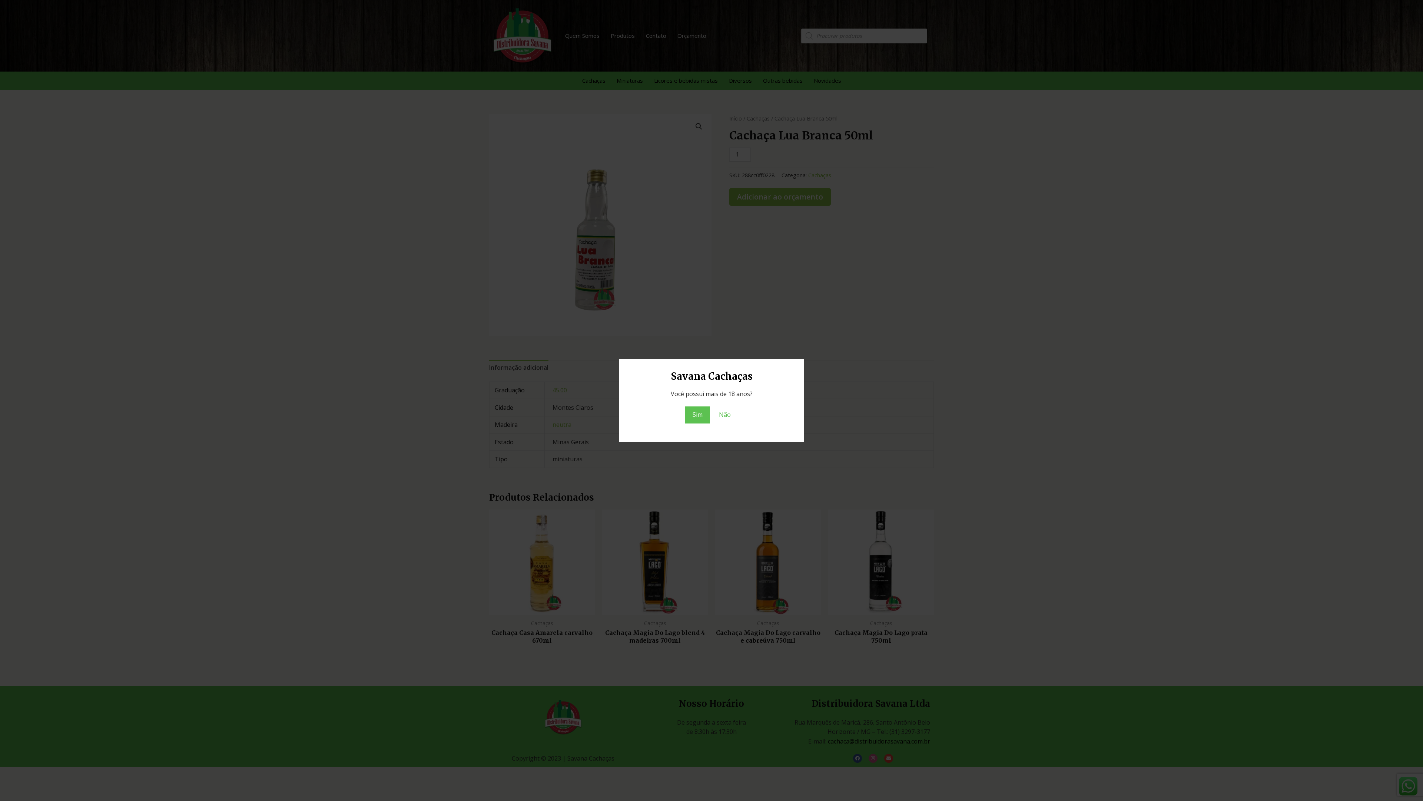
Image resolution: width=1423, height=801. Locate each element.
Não (725, 415)
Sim (698, 415)
